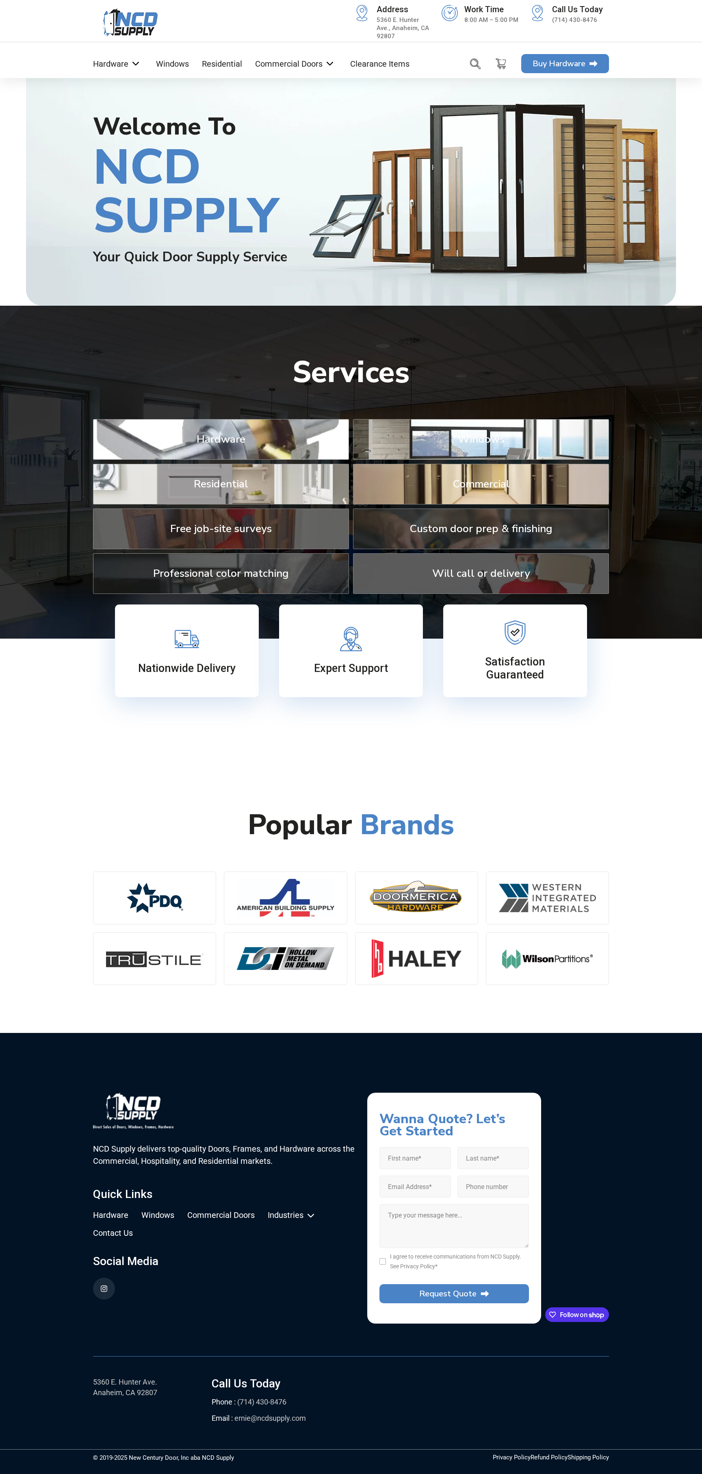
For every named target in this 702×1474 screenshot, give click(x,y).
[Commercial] (481, 502)
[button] (116, 64)
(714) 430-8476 (574, 20)
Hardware (110, 1215)
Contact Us (113, 1233)
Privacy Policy (417, 1266)
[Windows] (481, 457)
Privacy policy (512, 1457)
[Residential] (221, 502)
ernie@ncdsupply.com (270, 1418)
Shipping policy (588, 1457)
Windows (157, 1215)
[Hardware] (221, 457)
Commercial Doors (221, 1215)
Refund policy (549, 1457)
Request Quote (448, 1293)
